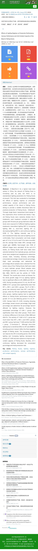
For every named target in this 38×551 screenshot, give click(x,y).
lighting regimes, (29, 349)
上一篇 (27, 17)
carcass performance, (28, 351)
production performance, (12, 351)
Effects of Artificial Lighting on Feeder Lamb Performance (16, 415)
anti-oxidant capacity (9, 353)
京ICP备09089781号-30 (19, 537)
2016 (12, 12)
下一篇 (33, 17)
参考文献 (5, 440)
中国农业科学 (5, 12)
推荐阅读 (6, 456)
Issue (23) (23, 12)
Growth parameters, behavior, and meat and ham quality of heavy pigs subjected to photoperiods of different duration (18, 421)
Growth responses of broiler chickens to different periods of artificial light (19, 427)
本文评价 (5, 452)
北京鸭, (9, 183)
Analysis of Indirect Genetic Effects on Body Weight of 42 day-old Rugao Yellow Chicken (18, 387)
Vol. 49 (16, 12)
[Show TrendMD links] (35, 435)
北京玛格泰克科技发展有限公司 (19, 546)
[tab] (19, 82)
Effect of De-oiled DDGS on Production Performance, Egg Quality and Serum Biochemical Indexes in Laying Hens (18, 362)
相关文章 (6, 444)
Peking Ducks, (18, 349)
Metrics (5, 448)
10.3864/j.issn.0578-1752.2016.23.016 (21, 14)
